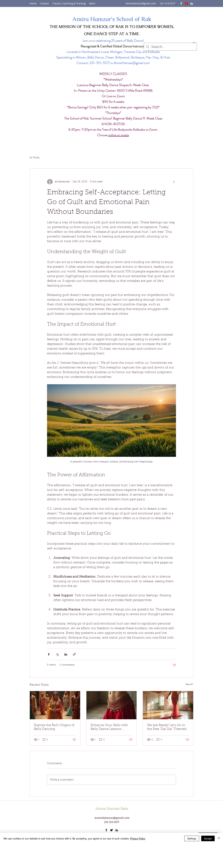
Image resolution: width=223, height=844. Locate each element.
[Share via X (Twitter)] (57, 654)
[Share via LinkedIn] (65, 654)
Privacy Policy (137, 838)
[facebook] (181, 3)
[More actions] (174, 182)
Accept (208, 838)
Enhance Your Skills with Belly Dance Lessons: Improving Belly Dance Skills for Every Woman (109, 727)
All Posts (34, 158)
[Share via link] (74, 654)
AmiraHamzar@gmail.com (141, 3)
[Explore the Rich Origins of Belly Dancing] (55, 705)
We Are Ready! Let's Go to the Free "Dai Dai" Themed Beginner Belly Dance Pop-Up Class (167, 727)
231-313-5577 (100, 62)
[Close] (219, 838)
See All (189, 684)
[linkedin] (191, 3)
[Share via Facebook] (48, 654)
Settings (191, 838)
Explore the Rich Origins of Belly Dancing (54, 727)
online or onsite (118, 135)
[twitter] (186, 3)
